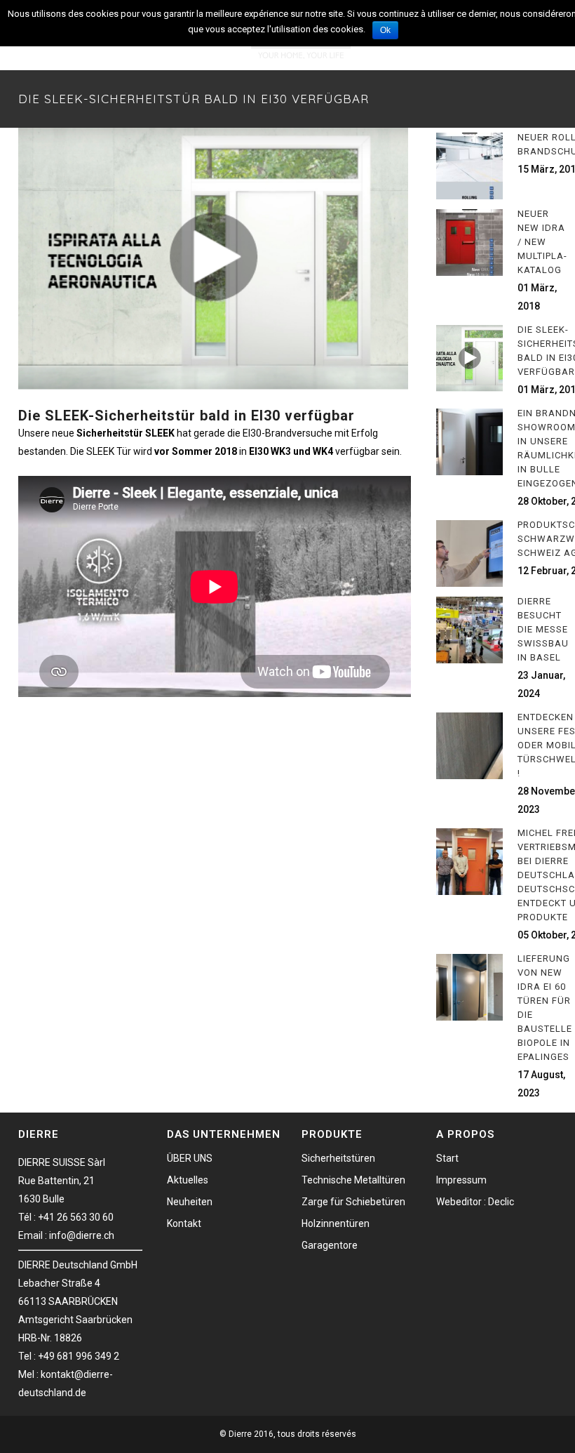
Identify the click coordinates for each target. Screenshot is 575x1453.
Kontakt (184, 1223)
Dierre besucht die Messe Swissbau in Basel (543, 629)
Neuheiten (189, 1202)
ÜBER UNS (189, 1158)
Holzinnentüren (336, 1223)
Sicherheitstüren (338, 1158)
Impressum (461, 1180)
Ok (385, 30)
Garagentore (330, 1245)
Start (447, 1158)
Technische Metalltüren (353, 1180)
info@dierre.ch (81, 1235)
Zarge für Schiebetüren (353, 1202)
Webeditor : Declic (475, 1202)
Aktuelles (187, 1180)
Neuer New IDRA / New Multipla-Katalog (542, 241)
